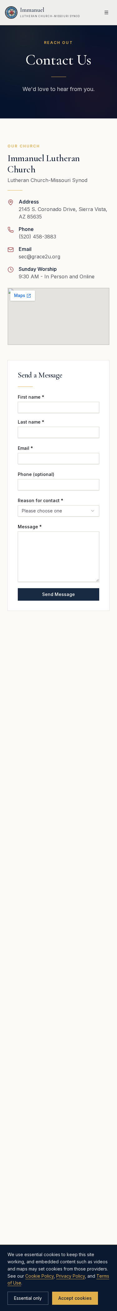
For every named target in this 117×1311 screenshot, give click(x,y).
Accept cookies (75, 1298)
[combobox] (58, 510)
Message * (30, 526)
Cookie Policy (39, 1276)
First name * (31, 397)
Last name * (31, 422)
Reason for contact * (40, 500)
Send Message (58, 594)
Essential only (28, 1298)
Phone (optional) (36, 474)
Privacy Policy (70, 1276)
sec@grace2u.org (39, 256)
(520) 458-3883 (37, 236)
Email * (25, 448)
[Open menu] (106, 12)
